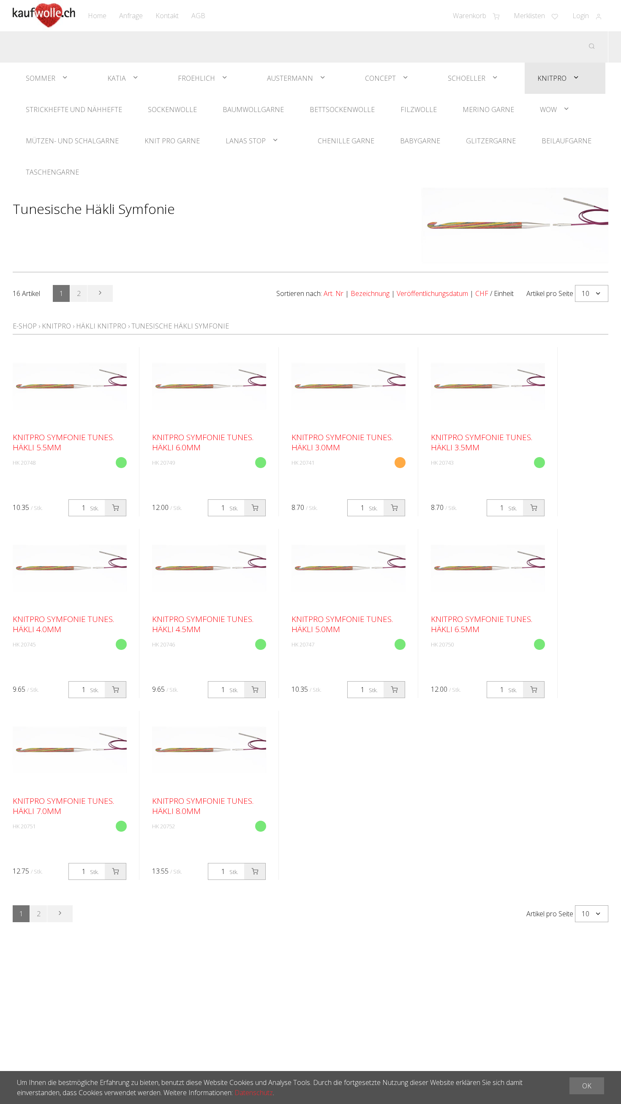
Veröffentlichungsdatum (432, 293)
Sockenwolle (172, 109)
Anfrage (131, 15)
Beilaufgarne (566, 140)
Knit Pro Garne (172, 140)
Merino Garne (488, 109)
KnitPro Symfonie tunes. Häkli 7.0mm (63, 805)
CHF (481, 293)
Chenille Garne (346, 140)
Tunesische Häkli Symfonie (180, 326)
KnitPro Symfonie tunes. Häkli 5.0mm (342, 624)
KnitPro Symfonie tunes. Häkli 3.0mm (342, 442)
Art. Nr (333, 293)
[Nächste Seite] (100, 293)
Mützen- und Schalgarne (72, 140)
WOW (548, 109)
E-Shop (25, 326)
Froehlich (196, 78)
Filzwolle (418, 109)
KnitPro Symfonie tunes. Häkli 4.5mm (202, 624)
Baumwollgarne (253, 109)
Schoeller (466, 78)
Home (97, 15)
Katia (116, 78)
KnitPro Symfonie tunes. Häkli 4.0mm (63, 624)
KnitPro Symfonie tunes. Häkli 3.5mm (481, 442)
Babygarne (420, 140)
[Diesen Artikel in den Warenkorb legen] (115, 508)
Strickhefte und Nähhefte (74, 109)
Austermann (290, 78)
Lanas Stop (246, 140)
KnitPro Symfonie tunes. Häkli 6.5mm (481, 624)
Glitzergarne (491, 140)
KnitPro (552, 78)
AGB (198, 15)
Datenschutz (253, 1092)
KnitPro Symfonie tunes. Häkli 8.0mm (202, 805)
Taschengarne (52, 172)
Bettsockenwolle (342, 109)
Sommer (40, 78)
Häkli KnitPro (101, 326)
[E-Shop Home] (44, 15)
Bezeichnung (370, 293)
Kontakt (167, 15)
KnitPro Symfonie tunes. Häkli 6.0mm (202, 442)
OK (586, 1085)
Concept (380, 78)
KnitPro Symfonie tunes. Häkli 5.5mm (63, 442)
